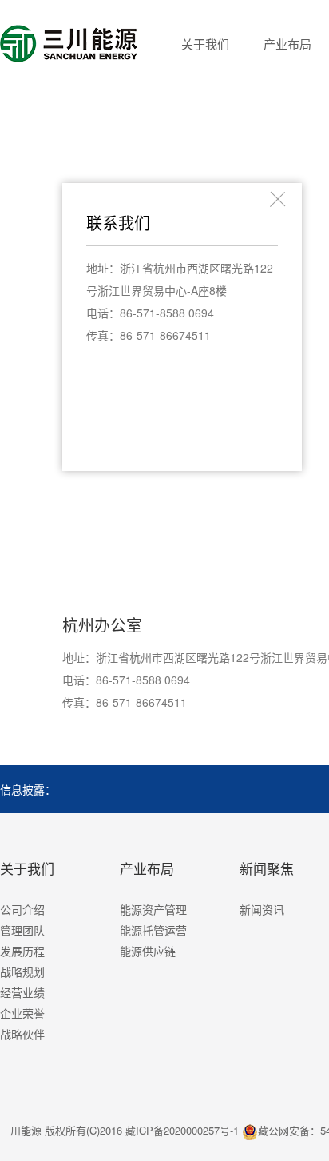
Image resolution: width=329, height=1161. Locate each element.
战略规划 (22, 971)
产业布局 (287, 43)
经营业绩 (22, 992)
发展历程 (22, 951)
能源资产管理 (153, 909)
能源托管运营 (153, 930)
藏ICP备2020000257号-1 (182, 1130)
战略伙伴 (22, 1034)
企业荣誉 (22, 1013)
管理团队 (22, 930)
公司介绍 (22, 909)
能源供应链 (148, 951)
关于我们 (205, 43)
